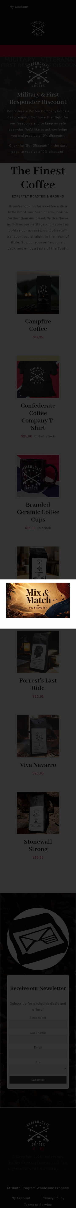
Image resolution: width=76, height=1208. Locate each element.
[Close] (69, 585)
